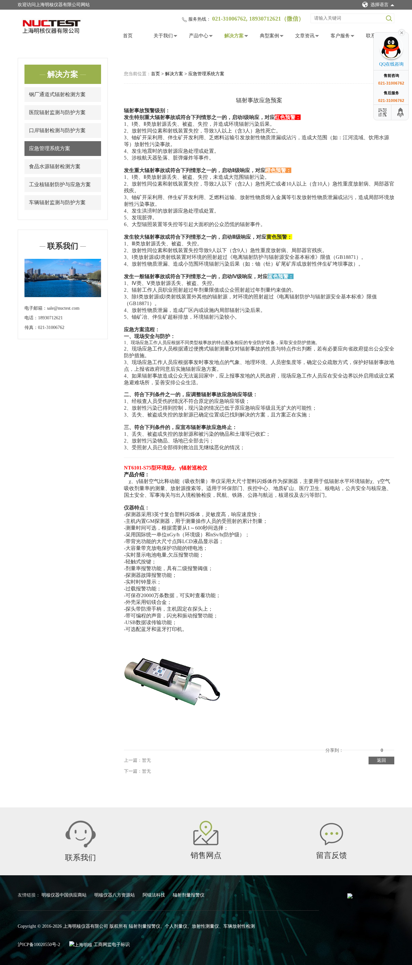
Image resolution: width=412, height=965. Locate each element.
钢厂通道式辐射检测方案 (57, 94)
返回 (381, 760)
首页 (128, 35)
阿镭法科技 (154, 895)
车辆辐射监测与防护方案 (57, 202)
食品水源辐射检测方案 (54, 166)
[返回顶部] (400, 112)
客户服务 (340, 35)
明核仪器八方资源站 (115, 895)
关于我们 (163, 35)
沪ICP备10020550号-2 (39, 944)
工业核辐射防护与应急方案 (60, 184)
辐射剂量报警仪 (188, 895)
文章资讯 (304, 35)
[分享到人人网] (375, 745)
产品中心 (198, 35)
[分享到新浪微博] (357, 745)
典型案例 (269, 35)
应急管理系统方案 (49, 148)
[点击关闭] (402, 32)
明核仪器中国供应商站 (65, 895)
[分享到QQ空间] (348, 745)
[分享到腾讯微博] (366, 745)
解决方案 (234, 35)
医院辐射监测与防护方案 (57, 112)
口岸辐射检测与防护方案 (57, 130)
